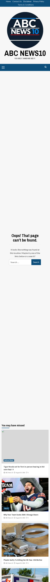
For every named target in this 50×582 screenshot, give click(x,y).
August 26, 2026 (20, 473)
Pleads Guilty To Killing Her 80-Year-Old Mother (23, 560)
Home (8, 1)
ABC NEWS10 (25, 53)
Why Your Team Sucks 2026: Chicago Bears (21, 514)
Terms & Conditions (26, 5)
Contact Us (17, 1)
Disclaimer (27, 1)
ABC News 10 (9, 473)
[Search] (45, 67)
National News (8, 460)
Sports (6, 508)
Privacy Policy (38, 1)
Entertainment (8, 553)
